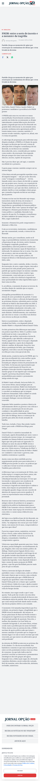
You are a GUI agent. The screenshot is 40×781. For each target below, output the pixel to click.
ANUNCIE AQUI (20, 741)
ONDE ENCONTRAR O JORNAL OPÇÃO (20, 726)
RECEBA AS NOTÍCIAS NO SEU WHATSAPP (20, 731)
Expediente (7, 748)
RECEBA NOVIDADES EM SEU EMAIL (20, 736)
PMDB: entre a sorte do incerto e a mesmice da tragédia (20, 35)
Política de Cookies (28, 763)
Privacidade (7, 753)
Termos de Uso (17, 765)
